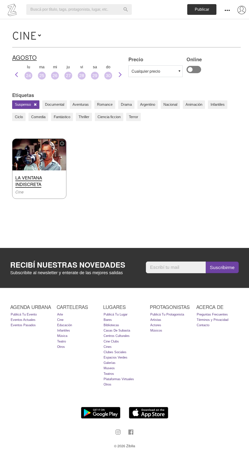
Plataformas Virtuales (119, 379)
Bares (108, 320)
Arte (60, 314)
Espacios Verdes (115, 357)
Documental (54, 104)
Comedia (38, 117)
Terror (133, 117)
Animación (194, 104)
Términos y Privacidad (212, 320)
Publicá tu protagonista (167, 314)
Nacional (170, 104)
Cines (108, 347)
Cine (60, 320)
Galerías (110, 363)
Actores (155, 325)
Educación (64, 325)
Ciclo (19, 117)
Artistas (155, 320)
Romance (105, 104)
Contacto (203, 325)
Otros (61, 347)
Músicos (156, 330)
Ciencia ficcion (109, 117)
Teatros (109, 374)
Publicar (202, 9)
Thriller (84, 117)
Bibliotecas (111, 325)
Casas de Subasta (117, 330)
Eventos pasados (23, 325)
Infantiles (218, 104)
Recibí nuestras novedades (67, 265)
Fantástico (62, 117)
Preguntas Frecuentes (212, 314)
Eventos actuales (23, 320)
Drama (126, 104)
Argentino (147, 104)
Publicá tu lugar (115, 314)
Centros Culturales (117, 336)
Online (194, 69)
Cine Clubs (111, 341)
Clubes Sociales (115, 352)
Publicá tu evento (24, 314)
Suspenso (23, 104)
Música (62, 336)
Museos (109, 368)
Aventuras (80, 104)
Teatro (61, 341)
